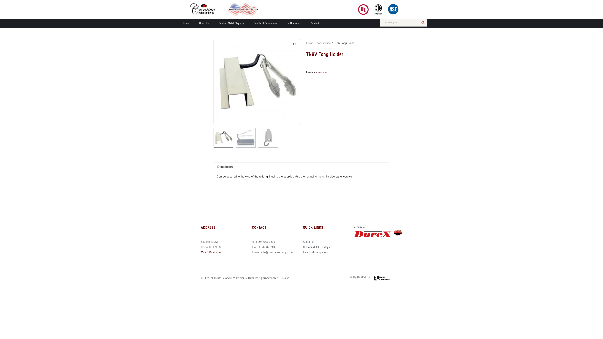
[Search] (423, 23)
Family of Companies (265, 23)
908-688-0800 (266, 241)
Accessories (324, 43)
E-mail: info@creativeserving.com (272, 252)
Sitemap (285, 278)
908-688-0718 (266, 247)
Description (225, 167)
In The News (294, 23)
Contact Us (317, 23)
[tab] (225, 167)
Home (185, 23)
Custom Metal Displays (231, 23)
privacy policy (270, 278)
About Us (204, 23)
